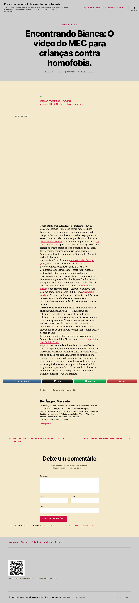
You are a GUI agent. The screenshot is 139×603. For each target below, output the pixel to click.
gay (60, 390)
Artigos (65, 25)
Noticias (13, 542)
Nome (43, 496)
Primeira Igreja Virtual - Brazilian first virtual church (32, 4)
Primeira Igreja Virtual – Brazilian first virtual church (38, 597)
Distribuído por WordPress (74, 597)
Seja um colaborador (91, 8)
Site (41, 506)
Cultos (24, 542)
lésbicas (74, 390)
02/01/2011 (71, 72)
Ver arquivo (45, 424)
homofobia (66, 390)
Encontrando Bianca (51, 241)
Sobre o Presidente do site (113, 8)
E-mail (73, 496)
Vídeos (74, 25)
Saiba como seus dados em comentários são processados (69, 525)
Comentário (45, 476)
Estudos (36, 542)
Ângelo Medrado (54, 72)
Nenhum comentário (88, 72)
